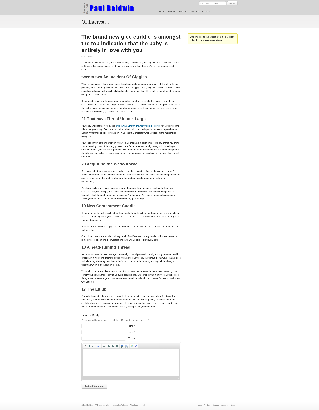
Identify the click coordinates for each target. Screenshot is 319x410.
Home (162, 11)
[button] (86, 346)
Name (130, 326)
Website (131, 338)
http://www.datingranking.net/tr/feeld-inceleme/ (138, 126)
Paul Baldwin (111, 7)
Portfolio (172, 11)
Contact (206, 11)
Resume (183, 11)
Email (130, 332)
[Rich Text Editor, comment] (131, 362)
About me (194, 11)
